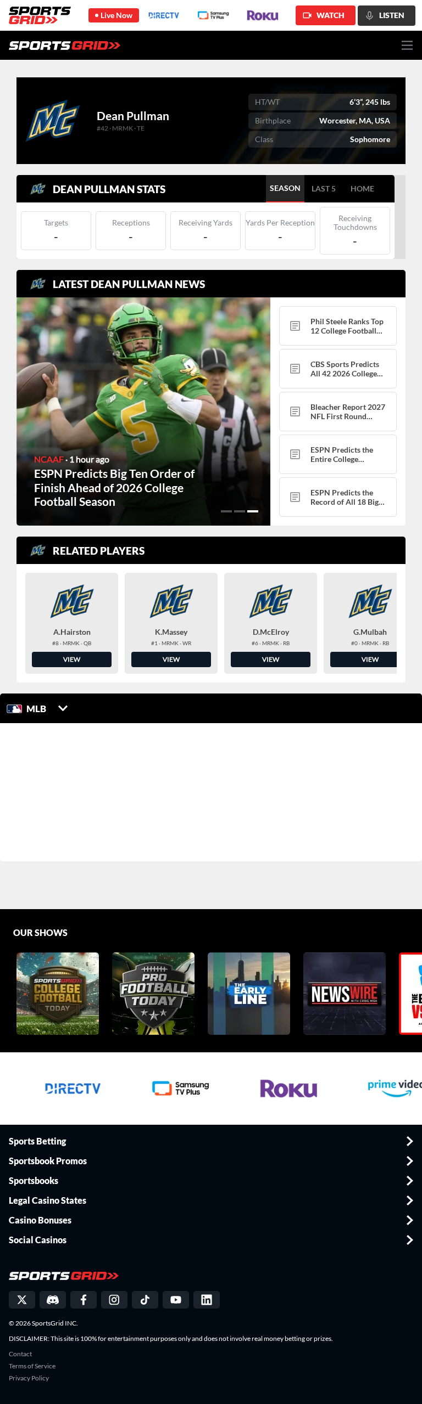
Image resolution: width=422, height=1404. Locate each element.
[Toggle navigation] (407, 45)
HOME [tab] (362, 188)
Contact (20, 1354)
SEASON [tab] (285, 188)
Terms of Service (32, 1366)
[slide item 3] (252, 511)
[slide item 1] (226, 511)
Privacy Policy (29, 1378)
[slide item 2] (239, 511)
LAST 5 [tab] (324, 188)
